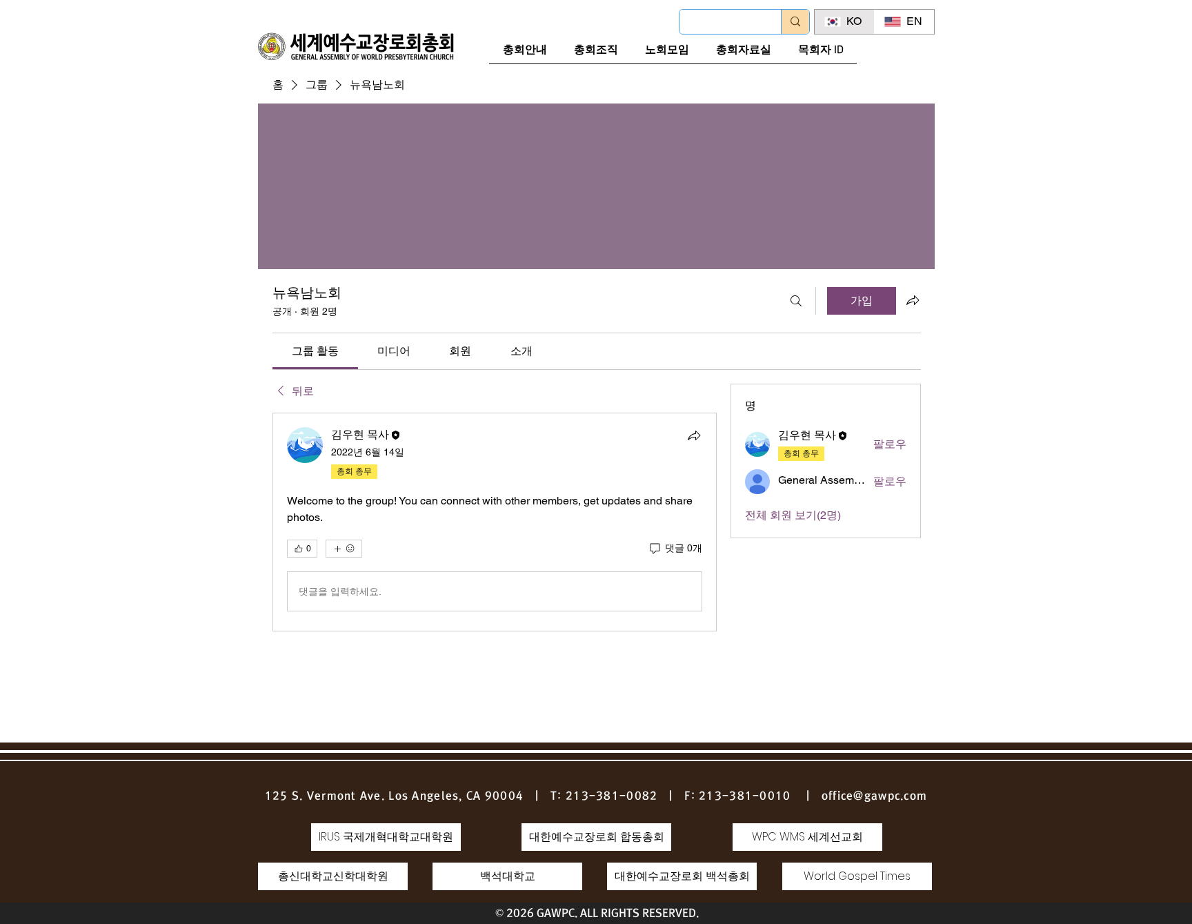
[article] (494, 522)
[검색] (796, 301)
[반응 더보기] (344, 549)
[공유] (694, 435)
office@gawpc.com (874, 795)
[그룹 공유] (912, 300)
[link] (315, 350)
